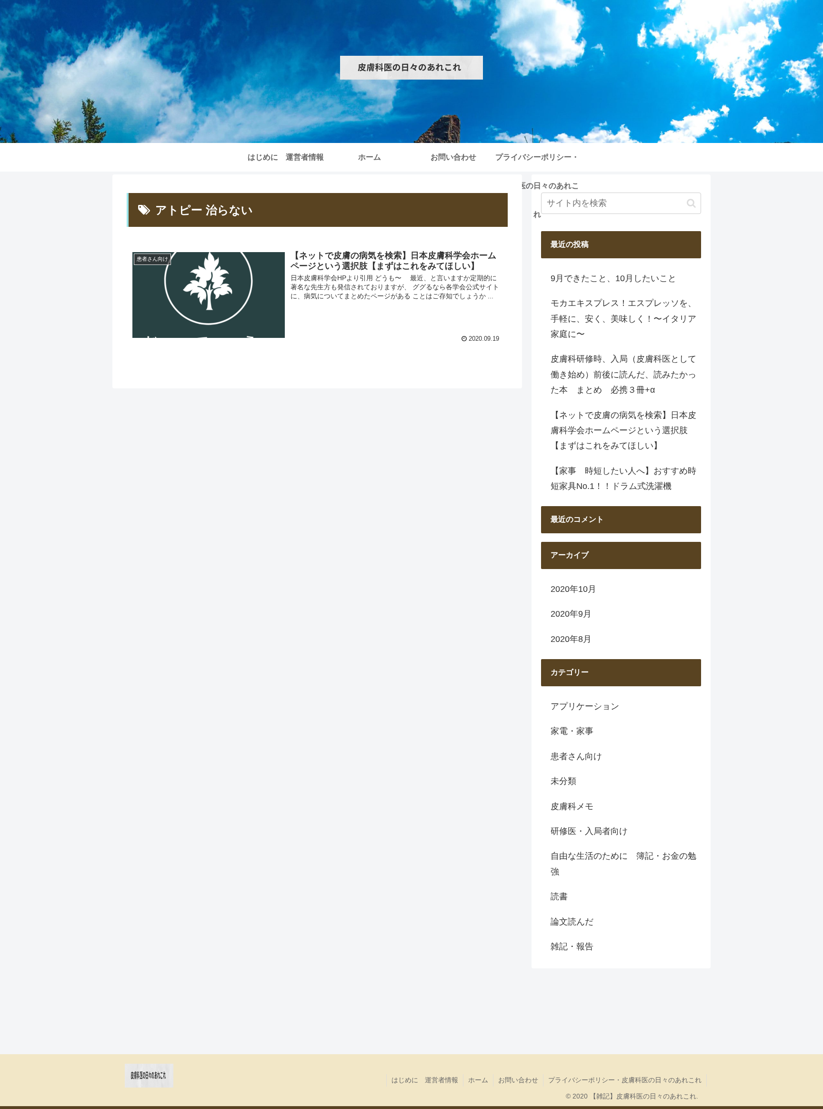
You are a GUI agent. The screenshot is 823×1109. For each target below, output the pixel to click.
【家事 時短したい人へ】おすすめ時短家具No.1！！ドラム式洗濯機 (623, 478)
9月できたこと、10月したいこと (613, 278)
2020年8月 (571, 639)
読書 (559, 896)
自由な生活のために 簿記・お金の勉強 (623, 863)
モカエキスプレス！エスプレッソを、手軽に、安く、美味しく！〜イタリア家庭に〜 (623, 318)
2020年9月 (571, 614)
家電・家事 (572, 731)
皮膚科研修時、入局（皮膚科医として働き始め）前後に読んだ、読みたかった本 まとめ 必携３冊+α (623, 374)
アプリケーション (585, 706)
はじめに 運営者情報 (424, 1080)
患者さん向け (576, 756)
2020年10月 (573, 589)
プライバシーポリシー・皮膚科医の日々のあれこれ (625, 1080)
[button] (691, 203)
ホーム (478, 1080)
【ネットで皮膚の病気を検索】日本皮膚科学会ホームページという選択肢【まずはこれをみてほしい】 (623, 430)
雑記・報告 (572, 946)
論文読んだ (572, 921)
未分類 (563, 781)
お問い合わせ (518, 1080)
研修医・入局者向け (589, 831)
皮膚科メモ (572, 806)
